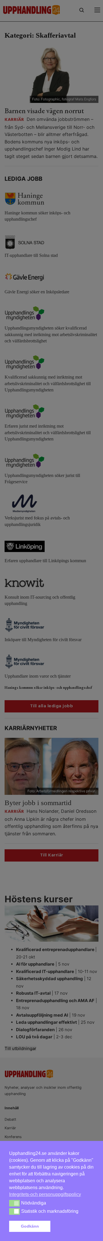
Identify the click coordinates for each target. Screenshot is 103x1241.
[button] (73, 1226)
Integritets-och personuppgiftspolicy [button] (45, 1194)
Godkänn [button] (30, 1226)
